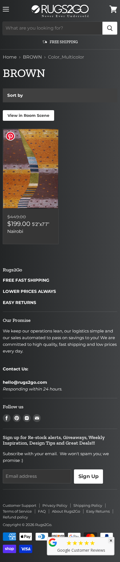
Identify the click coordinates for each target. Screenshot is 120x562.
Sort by (15, 95)
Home (10, 57)
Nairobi (15, 231)
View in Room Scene (28, 115)
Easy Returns (98, 511)
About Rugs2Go (66, 511)
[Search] (109, 28)
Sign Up (88, 476)
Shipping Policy (87, 505)
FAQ (42, 511)
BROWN (32, 57)
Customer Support (19, 505)
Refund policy (15, 517)
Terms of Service (17, 511)
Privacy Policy (54, 505)
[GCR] (53, 542)
